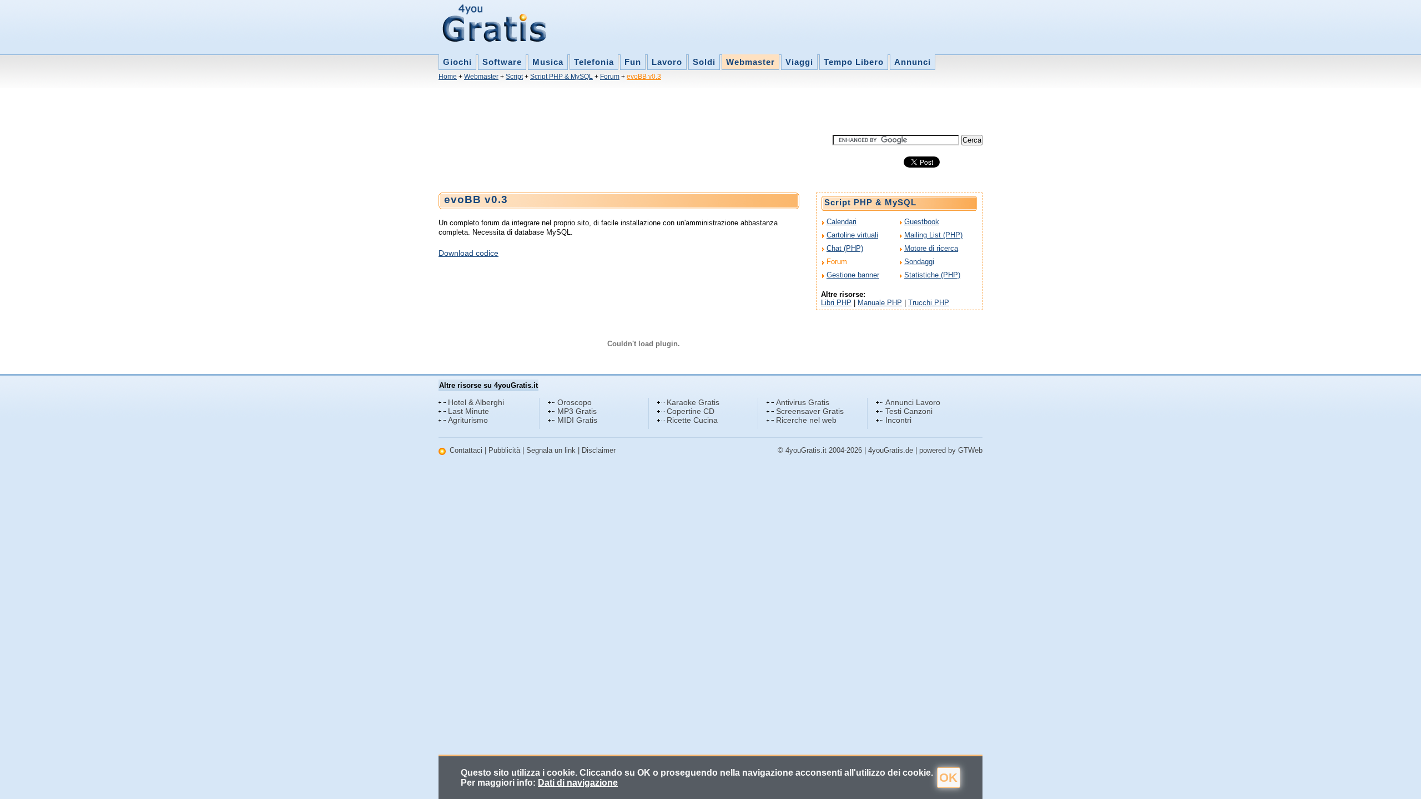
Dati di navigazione (578, 782)
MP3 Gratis (577, 411)
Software (502, 62)
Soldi (704, 62)
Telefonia (594, 62)
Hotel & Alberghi (476, 402)
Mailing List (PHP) (933, 235)
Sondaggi (919, 261)
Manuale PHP (880, 303)
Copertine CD (690, 411)
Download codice (468, 253)
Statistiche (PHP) (932, 275)
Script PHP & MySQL (561, 76)
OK (948, 778)
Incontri (898, 420)
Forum (609, 76)
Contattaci (466, 450)
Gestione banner (853, 275)
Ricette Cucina (692, 420)
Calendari (841, 222)
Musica (547, 62)
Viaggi (799, 62)
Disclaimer (599, 450)
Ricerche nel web (806, 420)
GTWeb (970, 450)
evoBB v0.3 (644, 76)
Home (448, 76)
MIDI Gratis (577, 420)
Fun (632, 62)
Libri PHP (836, 303)
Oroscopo (574, 402)
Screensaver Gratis (810, 411)
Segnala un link (551, 450)
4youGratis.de (890, 450)
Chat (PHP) (845, 248)
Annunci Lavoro (912, 402)
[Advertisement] (641, 110)
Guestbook (921, 222)
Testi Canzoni (909, 411)
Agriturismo (468, 420)
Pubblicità (504, 450)
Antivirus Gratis (802, 402)
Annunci (912, 62)
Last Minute (468, 411)
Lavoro (667, 62)
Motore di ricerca (931, 248)
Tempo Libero (854, 62)
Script (514, 76)
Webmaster (750, 62)
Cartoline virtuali (852, 235)
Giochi (457, 62)
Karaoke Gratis (693, 402)
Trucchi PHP (928, 303)
